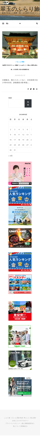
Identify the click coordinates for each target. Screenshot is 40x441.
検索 (10, 98)
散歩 (21, 418)
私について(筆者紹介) (20, 426)
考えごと (27, 418)
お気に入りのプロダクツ (20, 421)
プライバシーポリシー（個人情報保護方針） (20, 423)
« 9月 (10, 156)
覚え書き (33, 418)
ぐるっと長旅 (20, 62)
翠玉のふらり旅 (20, 9)
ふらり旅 (7, 418)
